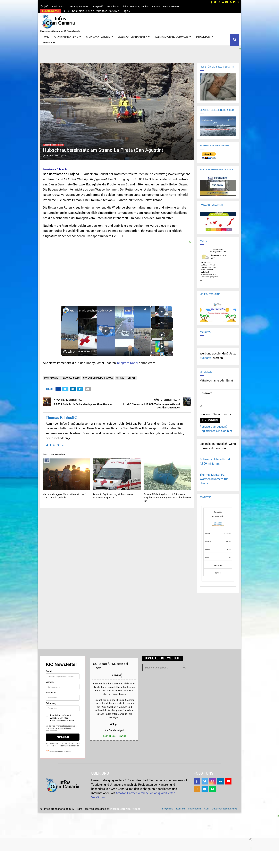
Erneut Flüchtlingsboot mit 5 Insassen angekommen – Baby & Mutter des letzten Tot (167, 497)
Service (47, 42)
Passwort (206, 393)
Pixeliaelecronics (120, 808)
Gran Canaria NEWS (66, 36)
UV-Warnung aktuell (212, 205)
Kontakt (156, 6)
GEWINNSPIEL (171, 6)
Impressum (194, 808)
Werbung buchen (139, 6)
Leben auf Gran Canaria (132, 36)
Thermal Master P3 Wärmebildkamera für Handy (214, 479)
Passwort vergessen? (213, 427)
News (60, 145)
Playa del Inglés (71, 377)
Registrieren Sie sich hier (216, 431)
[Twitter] (205, 781)
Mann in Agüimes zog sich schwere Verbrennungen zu (113, 496)
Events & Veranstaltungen (171, 36)
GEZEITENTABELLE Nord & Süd (217, 110)
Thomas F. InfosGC (61, 417)
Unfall (131, 377)
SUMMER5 (116, 675)
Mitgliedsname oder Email (217, 380)
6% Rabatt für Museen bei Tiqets (110, 666)
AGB (206, 808)
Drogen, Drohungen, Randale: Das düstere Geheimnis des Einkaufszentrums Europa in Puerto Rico (135, 11)
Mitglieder (203, 36)
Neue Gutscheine (210, 294)
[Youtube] (228, 781)
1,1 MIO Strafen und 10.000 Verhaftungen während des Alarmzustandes (151, 405)
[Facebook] (197, 781)
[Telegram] (205, 789)
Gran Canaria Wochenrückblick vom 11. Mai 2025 (100, 310)
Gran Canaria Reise (98, 36)
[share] (144, 309)
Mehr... (202, 280)
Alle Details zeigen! (114, 730)
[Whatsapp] (212, 789)
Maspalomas (51, 377)
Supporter (206, 358)
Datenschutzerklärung (224, 808)
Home (46, 36)
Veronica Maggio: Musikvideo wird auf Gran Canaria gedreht (64, 496)
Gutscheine (113, 6)
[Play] (162, 335)
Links (125, 6)
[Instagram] (212, 781)
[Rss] (197, 789)
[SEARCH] (184, 667)
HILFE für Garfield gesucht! (217, 66)
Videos (136, 808)
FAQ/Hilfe (98, 6)
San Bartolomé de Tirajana (98, 377)
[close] (140, 839)
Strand (120, 377)
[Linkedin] (220, 781)
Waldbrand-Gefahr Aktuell (217, 169)
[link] (66, 310)
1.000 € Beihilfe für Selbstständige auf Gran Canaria (83, 404)
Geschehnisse (50, 145)
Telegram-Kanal (127, 363)
